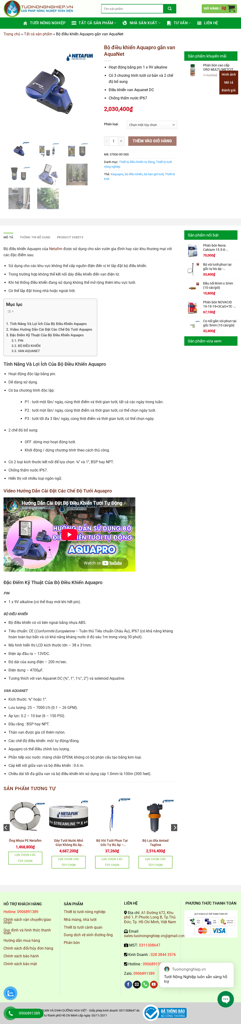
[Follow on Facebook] (128, 985)
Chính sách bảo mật (20, 964)
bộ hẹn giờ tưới (154, 174)
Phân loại (111, 124)
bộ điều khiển (134, 174)
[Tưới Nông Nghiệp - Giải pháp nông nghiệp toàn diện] (49, 8)
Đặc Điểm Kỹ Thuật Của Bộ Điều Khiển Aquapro (47, 335)
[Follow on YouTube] (154, 985)
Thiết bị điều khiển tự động (137, 162)
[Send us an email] (137, 985)
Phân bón (72, 942)
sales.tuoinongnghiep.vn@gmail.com (155, 936)
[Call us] (145, 985)
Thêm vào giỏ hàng (152, 141)
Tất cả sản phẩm (38, 34)
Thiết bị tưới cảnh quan (83, 927)
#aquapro (117, 174)
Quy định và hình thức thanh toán (27, 931)
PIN (20, 340)
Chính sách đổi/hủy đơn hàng (28, 948)
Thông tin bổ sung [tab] (35, 237)
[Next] (174, 837)
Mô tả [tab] (8, 237)
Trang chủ (12, 34)
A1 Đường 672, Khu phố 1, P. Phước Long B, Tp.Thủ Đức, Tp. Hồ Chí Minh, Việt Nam (150, 917)
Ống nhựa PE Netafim (25, 840)
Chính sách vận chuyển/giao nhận (27, 921)
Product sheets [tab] (70, 237)
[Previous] (6, 837)
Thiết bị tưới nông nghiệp (84, 912)
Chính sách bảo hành (21, 956)
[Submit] (169, 8)
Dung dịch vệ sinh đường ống (88, 935)
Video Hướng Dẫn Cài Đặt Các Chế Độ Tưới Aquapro (51, 329)
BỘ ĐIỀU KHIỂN (29, 346)
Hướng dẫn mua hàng (22, 940)
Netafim (55, 249)
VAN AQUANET (29, 351)
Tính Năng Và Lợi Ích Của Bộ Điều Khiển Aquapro (48, 324)
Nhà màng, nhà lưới (80, 919)
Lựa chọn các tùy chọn (25, 857)
